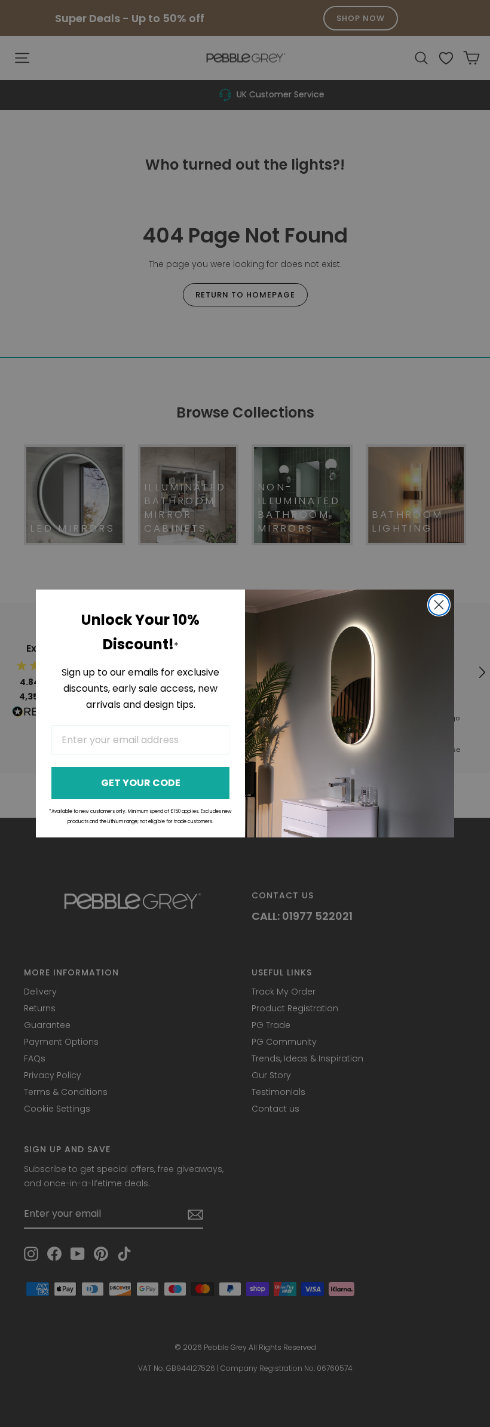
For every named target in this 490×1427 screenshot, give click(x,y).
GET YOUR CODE (140, 783)
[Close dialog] (438, 604)
